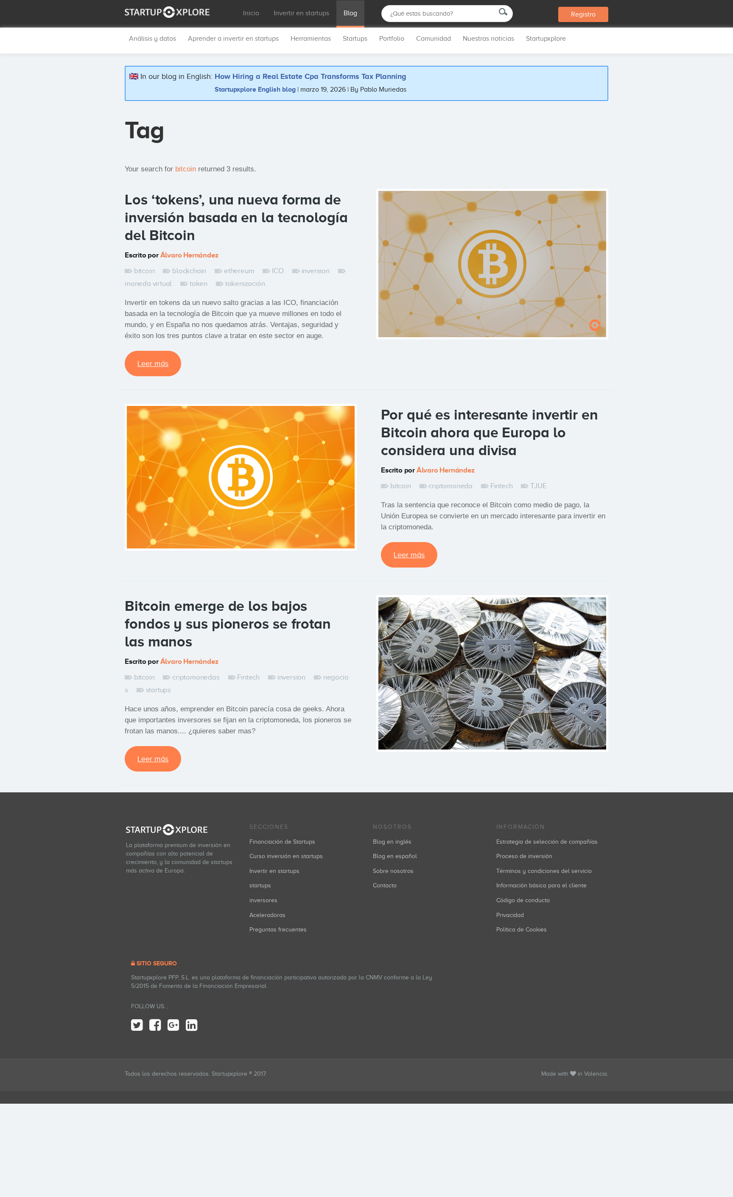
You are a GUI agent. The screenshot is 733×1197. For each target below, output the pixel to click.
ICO (277, 271)
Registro (583, 14)
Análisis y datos (152, 38)
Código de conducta (523, 900)
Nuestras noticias (488, 38)
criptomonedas (195, 677)
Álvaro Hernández (189, 255)
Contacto (385, 885)
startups (158, 690)
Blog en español (395, 856)
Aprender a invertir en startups (233, 38)
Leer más (152, 363)
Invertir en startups (301, 13)
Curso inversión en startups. (286, 856)
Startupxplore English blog (255, 89)
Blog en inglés (392, 842)
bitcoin (144, 271)
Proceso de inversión (524, 856)
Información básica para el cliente (541, 885)
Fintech (501, 486)
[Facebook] (155, 1025)
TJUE (538, 486)
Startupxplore (546, 38)
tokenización (245, 284)
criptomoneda (450, 486)
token (198, 284)
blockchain (189, 271)
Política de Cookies (521, 929)
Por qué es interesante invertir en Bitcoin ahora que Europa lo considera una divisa (489, 432)
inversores (263, 900)
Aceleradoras (267, 915)
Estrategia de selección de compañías (547, 842)
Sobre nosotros (393, 871)
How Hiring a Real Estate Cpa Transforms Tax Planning (310, 76)
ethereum (239, 271)
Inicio (251, 13)
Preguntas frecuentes (278, 929)
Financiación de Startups (282, 842)
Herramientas (311, 38)
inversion (316, 271)
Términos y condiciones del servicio (544, 871)
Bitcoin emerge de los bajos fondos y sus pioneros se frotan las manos (228, 623)
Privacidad (510, 915)
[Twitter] (137, 1025)
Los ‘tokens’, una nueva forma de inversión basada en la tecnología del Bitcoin (236, 217)
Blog (350, 13)
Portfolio (391, 38)
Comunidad (433, 38)
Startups (355, 38)
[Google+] (173, 1025)
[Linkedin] (191, 1025)
